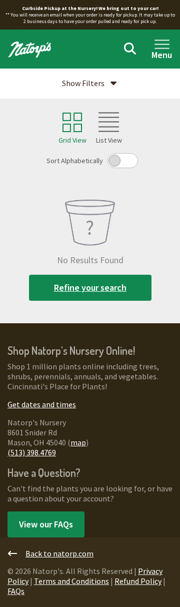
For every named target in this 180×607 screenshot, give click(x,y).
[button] (90, 84)
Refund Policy (138, 581)
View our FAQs (46, 524)
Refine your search (90, 287)
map (78, 442)
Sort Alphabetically (74, 160)
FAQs (16, 591)
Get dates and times (42, 404)
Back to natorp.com (60, 553)
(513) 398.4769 (32, 452)
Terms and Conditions (71, 581)
